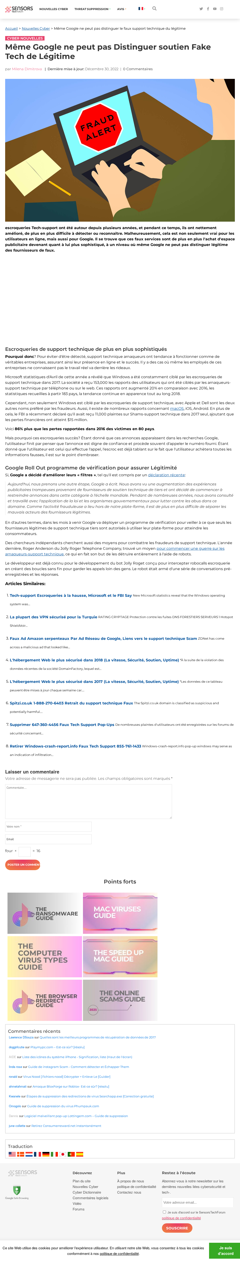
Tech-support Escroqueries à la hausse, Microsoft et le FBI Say (71, 595)
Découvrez (82, 1173)
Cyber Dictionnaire (87, 1192)
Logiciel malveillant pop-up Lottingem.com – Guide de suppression (76, 1116)
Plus (121, 1173)
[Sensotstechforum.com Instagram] (221, 9)
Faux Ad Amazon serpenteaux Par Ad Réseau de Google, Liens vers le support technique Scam (103, 638)
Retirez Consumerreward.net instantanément (66, 1126)
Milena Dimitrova (27, 69)
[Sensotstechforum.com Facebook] (208, 9)
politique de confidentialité (119, 1253)
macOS (177, 408)
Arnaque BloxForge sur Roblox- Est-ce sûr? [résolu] (71, 1086)
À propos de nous (130, 1180)
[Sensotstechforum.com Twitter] (201, 9)
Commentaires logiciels (91, 1197)
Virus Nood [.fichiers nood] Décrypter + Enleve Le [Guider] (66, 1076)
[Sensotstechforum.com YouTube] (215, 9)
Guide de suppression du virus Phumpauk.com (63, 1106)
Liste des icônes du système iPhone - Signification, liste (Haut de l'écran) (77, 1057)
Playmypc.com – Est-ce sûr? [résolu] (57, 1047)
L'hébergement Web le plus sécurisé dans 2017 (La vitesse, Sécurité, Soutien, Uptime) (94, 681)
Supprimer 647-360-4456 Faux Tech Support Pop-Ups (62, 724)
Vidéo (77, 1203)
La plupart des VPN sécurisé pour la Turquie (53, 617)
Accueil (11, 28)
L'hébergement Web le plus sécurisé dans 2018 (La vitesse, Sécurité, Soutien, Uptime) (94, 660)
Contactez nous (129, 1192)
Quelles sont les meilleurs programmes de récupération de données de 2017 (98, 1037)
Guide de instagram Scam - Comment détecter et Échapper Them (78, 1067)
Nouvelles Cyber (53, 9)
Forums (79, 1208)
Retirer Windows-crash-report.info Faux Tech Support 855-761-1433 (75, 746)
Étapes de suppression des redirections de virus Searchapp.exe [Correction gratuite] (90, 1096)
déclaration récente (166, 475)
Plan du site (81, 1180)
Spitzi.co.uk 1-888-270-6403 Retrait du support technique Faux (71, 703)
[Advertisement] (120, 301)
